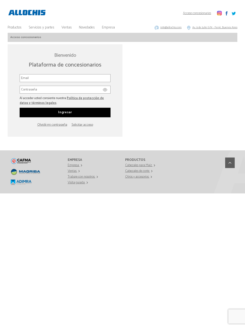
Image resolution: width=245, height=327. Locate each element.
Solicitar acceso (82, 125)
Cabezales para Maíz (139, 165)
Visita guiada (76, 182)
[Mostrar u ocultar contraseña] (105, 88)
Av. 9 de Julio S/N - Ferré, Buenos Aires (214, 27)
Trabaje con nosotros (81, 177)
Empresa (108, 27)
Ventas (66, 27)
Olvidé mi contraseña (52, 125)
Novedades (87, 27)
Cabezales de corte (137, 171)
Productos (15, 27)
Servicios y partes (41, 27)
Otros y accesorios (137, 177)
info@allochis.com (171, 27)
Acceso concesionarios (197, 13)
